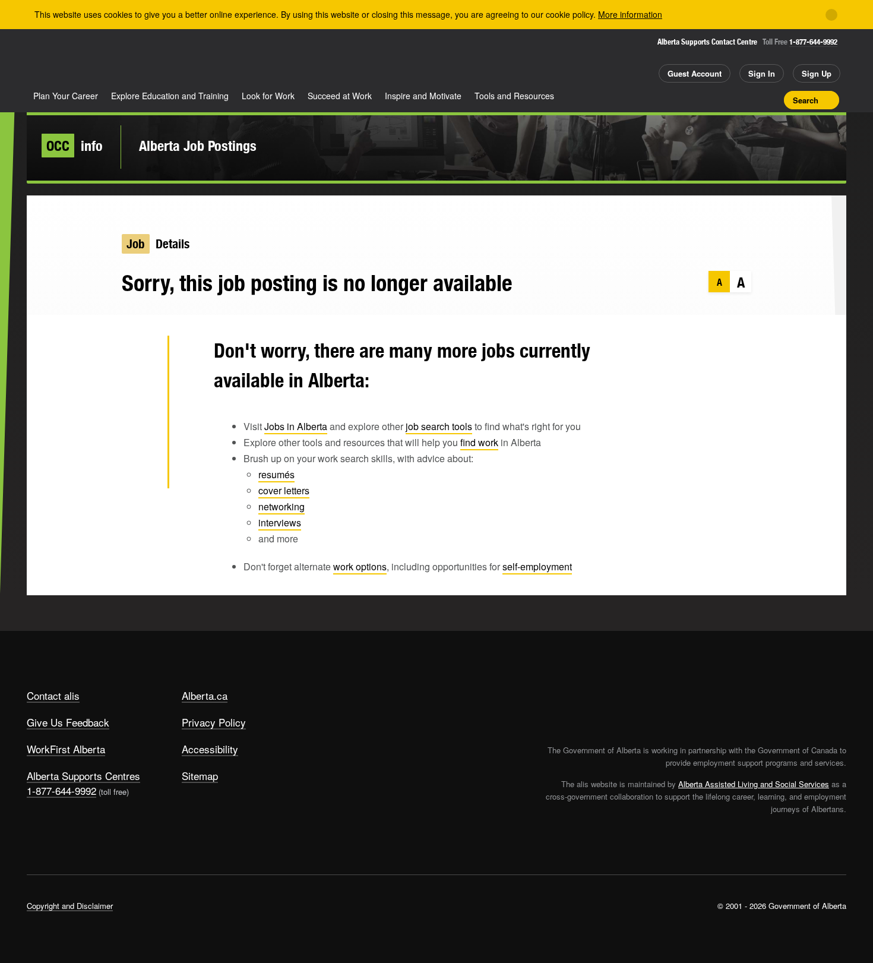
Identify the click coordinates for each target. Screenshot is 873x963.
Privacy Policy (214, 722)
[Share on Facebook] (139, 394)
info (74, 145)
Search (805, 100)
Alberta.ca (204, 695)
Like (750, 99)
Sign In (761, 73)
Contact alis (53, 695)
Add (729, 100)
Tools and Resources (514, 96)
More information (630, 14)
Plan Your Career (65, 96)
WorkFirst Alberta (66, 748)
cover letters (283, 490)
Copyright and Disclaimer (70, 905)
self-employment (537, 566)
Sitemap (200, 775)
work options (360, 566)
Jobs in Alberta (295, 426)
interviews (279, 522)
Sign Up (816, 73)
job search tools (439, 426)
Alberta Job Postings (198, 145)
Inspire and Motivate (423, 96)
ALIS (154, 58)
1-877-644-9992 (813, 41)
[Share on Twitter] (139, 356)
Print (771, 100)
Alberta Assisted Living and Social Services (753, 784)
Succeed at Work (340, 96)
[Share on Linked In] (139, 433)
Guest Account (695, 73)
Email (139, 472)
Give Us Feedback (68, 722)
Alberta (73, 60)
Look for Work (268, 96)
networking (281, 506)
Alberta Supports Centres (83, 775)
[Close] (831, 15)
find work (479, 442)
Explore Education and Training (170, 96)
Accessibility (210, 748)
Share (708, 100)
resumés (276, 474)
